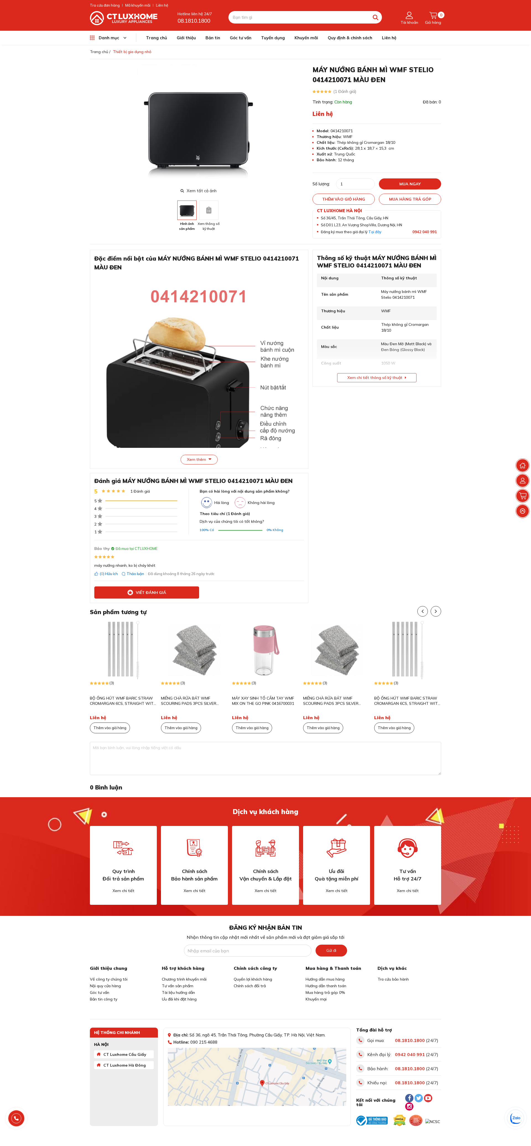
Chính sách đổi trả (250, 985)
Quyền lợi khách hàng (253, 979)
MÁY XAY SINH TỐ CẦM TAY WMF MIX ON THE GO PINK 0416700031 (263, 701)
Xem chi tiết (123, 890)
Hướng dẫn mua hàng (325, 979)
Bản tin (212, 37)
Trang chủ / (100, 51)
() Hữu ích (109, 573)
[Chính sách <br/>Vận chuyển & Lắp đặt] (265, 848)
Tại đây (374, 232)
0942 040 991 (424, 231)
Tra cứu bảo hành (393, 979)
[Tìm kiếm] (375, 17)
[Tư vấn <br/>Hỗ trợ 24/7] (408, 848)
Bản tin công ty (103, 999)
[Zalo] (516, 1118)
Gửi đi (331, 950)
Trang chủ (156, 37)
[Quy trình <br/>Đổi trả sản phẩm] (123, 848)
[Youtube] (428, 1098)
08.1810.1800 (194, 20)
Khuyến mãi (306, 37)
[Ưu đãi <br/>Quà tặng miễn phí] (337, 848)
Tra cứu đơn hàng (105, 5)
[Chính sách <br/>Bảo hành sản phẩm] (194, 848)
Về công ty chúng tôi (108, 979)
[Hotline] (16, 1118)
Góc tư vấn (240, 37)
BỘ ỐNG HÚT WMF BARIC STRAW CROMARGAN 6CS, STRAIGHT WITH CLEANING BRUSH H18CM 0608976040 (123, 701)
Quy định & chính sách (350, 37)
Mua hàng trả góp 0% (325, 992)
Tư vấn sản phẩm (177, 985)
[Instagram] (409, 1106)
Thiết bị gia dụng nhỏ (132, 51)
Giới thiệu (186, 37)
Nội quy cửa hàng (105, 985)
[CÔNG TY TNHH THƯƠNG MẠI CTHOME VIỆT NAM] (123, 17)
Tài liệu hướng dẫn (178, 992)
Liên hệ (162, 5)
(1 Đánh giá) (344, 91)
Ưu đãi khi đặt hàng (179, 999)
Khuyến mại (316, 999)
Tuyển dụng (273, 37)
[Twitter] (419, 1098)
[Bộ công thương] (372, 1121)
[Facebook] (409, 1098)
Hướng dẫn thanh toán (326, 985)
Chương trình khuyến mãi (184, 979)
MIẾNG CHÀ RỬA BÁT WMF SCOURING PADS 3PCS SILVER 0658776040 (188, 701)
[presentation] (303, 125)
